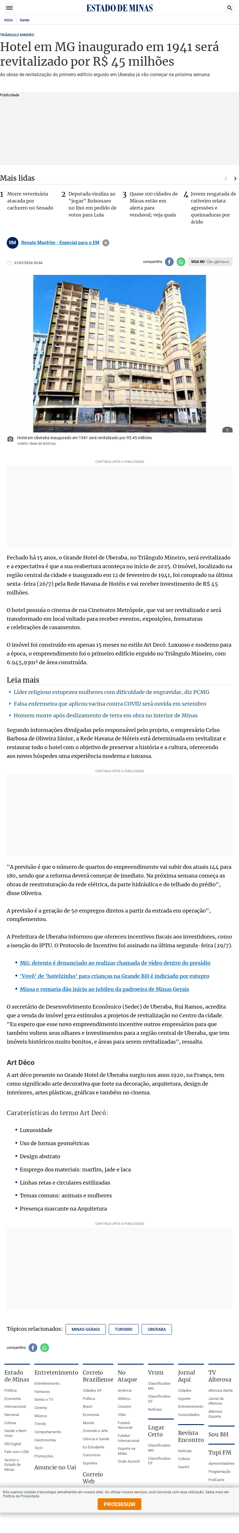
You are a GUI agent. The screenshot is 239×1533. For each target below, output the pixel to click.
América (124, 1390)
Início (8, 20)
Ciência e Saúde (96, 1439)
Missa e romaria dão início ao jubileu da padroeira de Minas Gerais (104, 989)
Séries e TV (43, 1399)
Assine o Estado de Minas (12, 1465)
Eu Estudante (93, 1447)
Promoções (43, 1456)
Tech (38, 1448)
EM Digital (12, 1444)
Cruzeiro (124, 1406)
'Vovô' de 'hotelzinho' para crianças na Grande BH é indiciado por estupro (114, 976)
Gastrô (183, 1467)
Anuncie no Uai (55, 1467)
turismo (124, 1329)
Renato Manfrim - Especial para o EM (60, 242)
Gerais (24, 20)
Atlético (124, 1398)
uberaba (157, 1329)
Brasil (87, 1406)
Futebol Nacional (125, 1425)
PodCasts (216, 1480)
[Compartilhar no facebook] (169, 261)
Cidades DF (92, 1390)
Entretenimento (46, 1383)
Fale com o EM (16, 1452)
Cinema (40, 1407)
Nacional (11, 1414)
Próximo (235, 178)
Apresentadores (221, 1463)
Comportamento (47, 1432)
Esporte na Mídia (126, 1451)
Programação (219, 1471)
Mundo (88, 1423)
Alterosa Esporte (215, 1414)
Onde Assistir (129, 1461)
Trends (40, 1424)
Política (10, 1390)
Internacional (15, 1406)
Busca (230, 8)
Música (40, 1416)
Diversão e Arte (95, 1431)
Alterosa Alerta (220, 1390)
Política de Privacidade (21, 1496)
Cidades (184, 1390)
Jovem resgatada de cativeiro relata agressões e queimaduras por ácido (213, 208)
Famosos (42, 1391)
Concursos (92, 1455)
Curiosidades (189, 1414)
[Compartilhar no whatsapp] (181, 261)
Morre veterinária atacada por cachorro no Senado (30, 201)
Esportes (90, 1463)
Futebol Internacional (128, 1438)
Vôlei (122, 1414)
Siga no (198, 262)
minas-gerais (86, 1329)
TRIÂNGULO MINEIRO (17, 35)
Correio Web (93, 1478)
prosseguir (120, 1504)
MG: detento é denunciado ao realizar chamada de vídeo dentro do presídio (115, 963)
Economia (12, 1398)
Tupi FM (219, 1452)
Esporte (184, 1398)
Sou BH (218, 1434)
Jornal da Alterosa (216, 1401)
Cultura (10, 1423)
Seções (9, 8)
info (105, 242)
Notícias (155, 1409)
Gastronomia (45, 1440)
